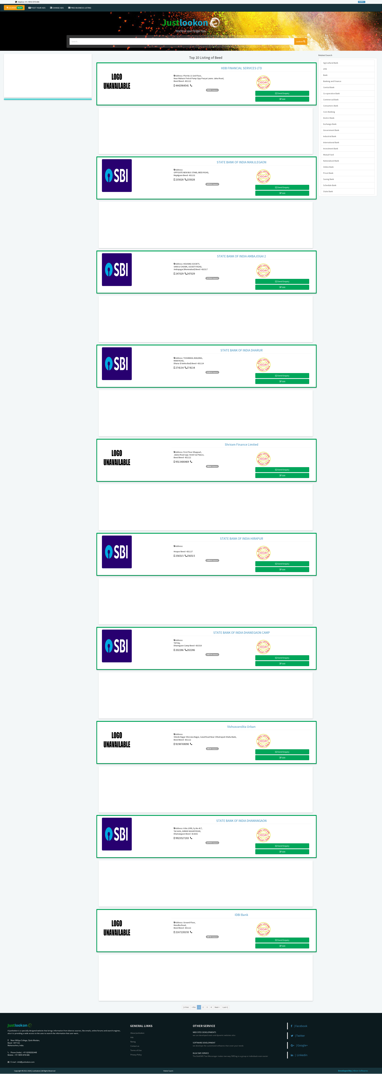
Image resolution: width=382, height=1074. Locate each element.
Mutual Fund (328, 154)
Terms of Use (136, 1050)
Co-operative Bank (331, 93)
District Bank (328, 118)
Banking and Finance (332, 81)
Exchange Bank (329, 124)
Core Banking (329, 111)
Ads (132, 1037)
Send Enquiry (283, 93)
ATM (325, 69)
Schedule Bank (329, 185)
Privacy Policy (136, 1054)
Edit (283, 99)
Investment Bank (330, 148)
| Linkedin (300, 1055)
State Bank (328, 191)
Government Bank (331, 130)
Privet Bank (328, 173)
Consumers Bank (330, 105)
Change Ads (58, 7)
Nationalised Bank (331, 160)
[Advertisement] (48, 75)
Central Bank (328, 87)
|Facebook (299, 1026)
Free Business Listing (80, 7)
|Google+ (301, 1045)
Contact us (134, 1046)
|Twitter (299, 1035)
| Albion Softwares (360, 1070)
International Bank (331, 142)
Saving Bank (328, 179)
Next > (217, 1007)
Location (15, 7)
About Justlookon (137, 1033)
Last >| (225, 1007)
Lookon (299, 41)
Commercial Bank (331, 99)
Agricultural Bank (330, 63)
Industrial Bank (329, 136)
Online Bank (328, 167)
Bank (325, 75)
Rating (133, 1041)
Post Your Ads (38, 7)
